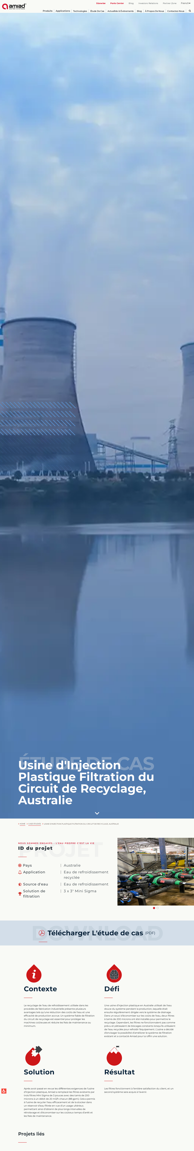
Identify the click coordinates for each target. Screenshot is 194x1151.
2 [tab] (158, 908)
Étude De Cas (97, 11)
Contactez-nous (175, 11)
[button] (185, 3)
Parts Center (117, 3)
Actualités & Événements (121, 11)
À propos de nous (154, 11)
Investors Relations (148, 3)
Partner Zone (169, 3)
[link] (14, 6)
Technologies (80, 11)
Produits (47, 11)
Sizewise (101, 3)
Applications (63, 11)
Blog (131, 3)
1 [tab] (154, 908)
